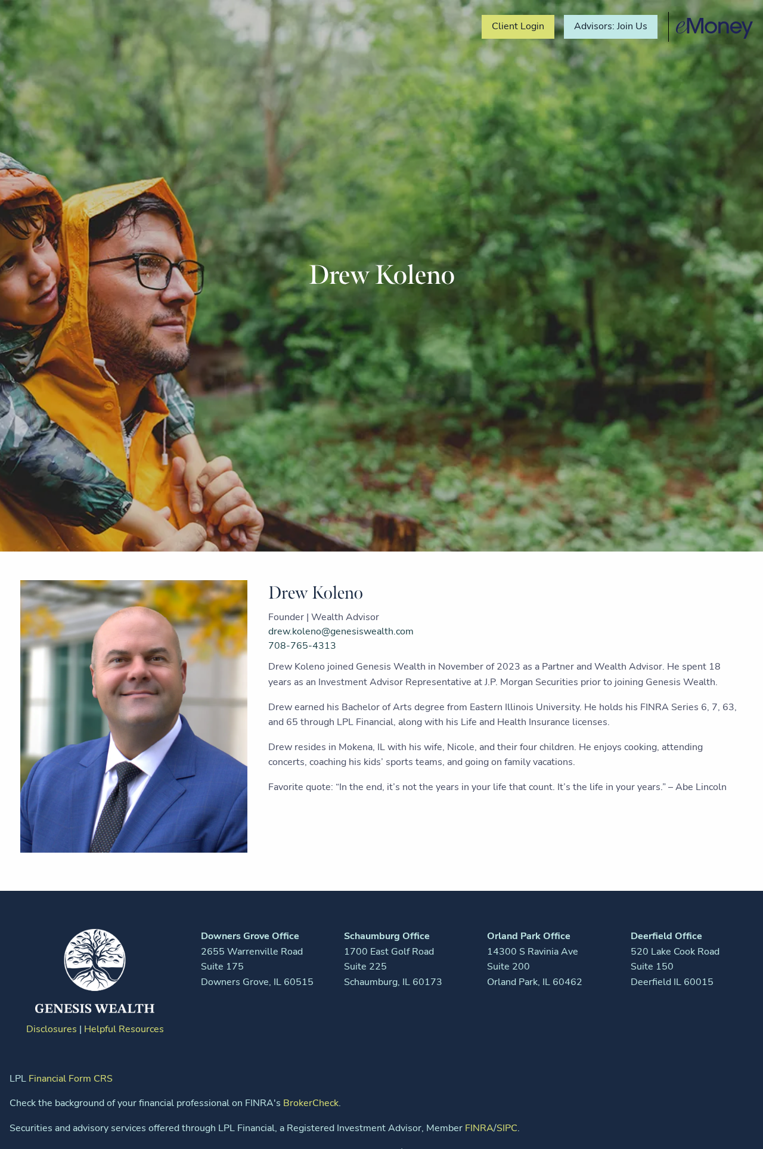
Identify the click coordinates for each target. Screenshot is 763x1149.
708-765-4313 (302, 645)
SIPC (507, 1128)
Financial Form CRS (71, 1078)
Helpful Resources (124, 1029)
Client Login (518, 26)
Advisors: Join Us (610, 26)
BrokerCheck (311, 1103)
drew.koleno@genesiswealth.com (341, 631)
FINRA (479, 1128)
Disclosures (51, 1029)
